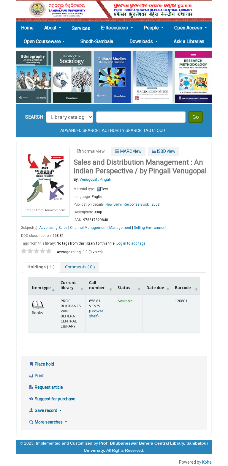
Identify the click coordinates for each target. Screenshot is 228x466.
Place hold (44, 364)
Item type (41, 288)
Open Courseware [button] (42, 41)
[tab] (41, 267)
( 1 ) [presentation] (41, 267)
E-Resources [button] (115, 28)
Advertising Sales (53, 228)
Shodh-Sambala (96, 41)
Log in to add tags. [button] (131, 243)
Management (120, 228)
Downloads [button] (141, 41)
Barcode (183, 288)
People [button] (152, 28)
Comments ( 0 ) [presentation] (80, 267)
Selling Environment (150, 228)
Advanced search (79, 130)
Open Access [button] (188, 28)
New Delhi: (114, 204)
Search (34, 117)
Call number (97, 285)
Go (195, 117)
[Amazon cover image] (45, 177)
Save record (46, 410)
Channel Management (88, 228)
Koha (207, 462)
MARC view (130, 151)
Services (81, 28)
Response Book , (137, 204)
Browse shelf (96, 313)
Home (29, 28)
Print (39, 375)
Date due (155, 288)
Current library (68, 285)
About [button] (51, 28)
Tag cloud (154, 130)
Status (124, 288)
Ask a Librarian (189, 41)
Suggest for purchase (54, 398)
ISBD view (165, 151)
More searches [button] (49, 422)
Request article (48, 387)
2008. (156, 204)
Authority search (122, 130)
